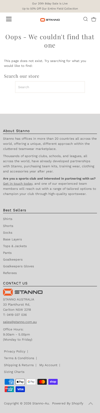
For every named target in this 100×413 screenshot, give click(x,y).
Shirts (7, 219)
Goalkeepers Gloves (18, 266)
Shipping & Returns (19, 365)
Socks (7, 232)
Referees (10, 273)
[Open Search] (85, 19)
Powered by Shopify (67, 403)
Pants (7, 253)
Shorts (8, 226)
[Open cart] (93, 19)
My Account (48, 365)
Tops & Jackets (15, 246)
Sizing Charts (14, 372)
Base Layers (12, 239)
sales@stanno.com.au (20, 322)
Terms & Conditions (19, 358)
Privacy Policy (14, 351)
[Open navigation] (13, 19)
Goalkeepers (13, 259)
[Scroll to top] (90, 403)
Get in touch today (17, 183)
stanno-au (40, 403)
